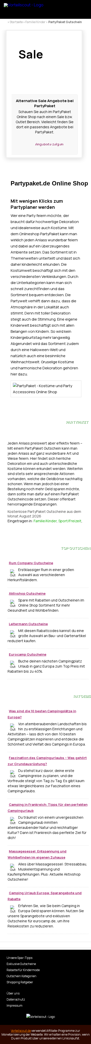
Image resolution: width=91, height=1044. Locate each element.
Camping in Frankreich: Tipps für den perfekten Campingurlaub (47, 807)
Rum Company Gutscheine (31, 563)
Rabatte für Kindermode (23, 970)
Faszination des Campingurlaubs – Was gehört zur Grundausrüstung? (47, 760)
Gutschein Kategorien (21, 976)
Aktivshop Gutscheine (27, 593)
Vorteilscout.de (21, 1031)
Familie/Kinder (45, 520)
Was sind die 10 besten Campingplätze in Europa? (42, 714)
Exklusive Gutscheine (21, 964)
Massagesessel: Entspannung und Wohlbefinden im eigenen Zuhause (37, 854)
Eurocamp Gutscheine (27, 654)
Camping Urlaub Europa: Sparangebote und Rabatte (45, 896)
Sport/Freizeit (69, 520)
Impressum (14, 1005)
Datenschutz (16, 999)
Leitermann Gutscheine (28, 624)
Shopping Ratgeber (20, 982)
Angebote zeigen (49, 143)
